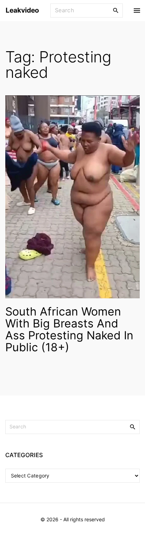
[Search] (116, 10)
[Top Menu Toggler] (136, 10)
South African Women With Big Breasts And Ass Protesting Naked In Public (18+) (69, 329)
